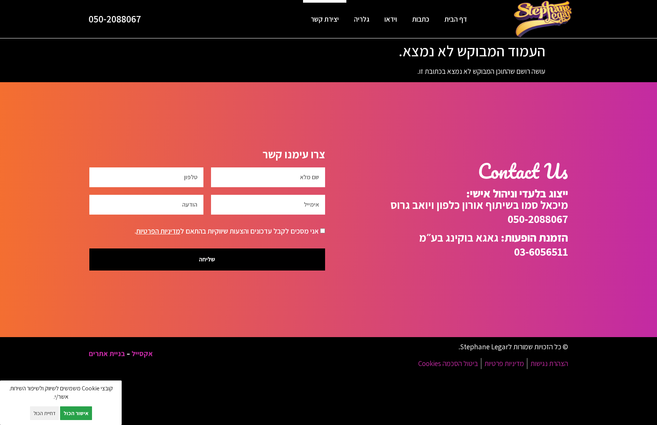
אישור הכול (76, 413)
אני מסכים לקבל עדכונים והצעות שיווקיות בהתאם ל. (227, 231)
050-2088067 (115, 19)
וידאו (390, 19)
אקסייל (142, 353)
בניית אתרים (107, 353)
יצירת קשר (325, 19)
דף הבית (455, 19)
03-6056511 (541, 251)
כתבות (420, 19)
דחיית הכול (44, 413)
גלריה (361, 19)
